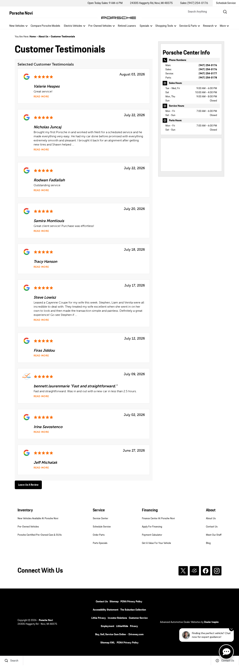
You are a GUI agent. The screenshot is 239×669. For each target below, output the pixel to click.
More (223, 26)
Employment (107, 626)
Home (33, 36)
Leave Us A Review (28, 485)
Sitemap (114, 601)
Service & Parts (188, 26)
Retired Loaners (127, 26)
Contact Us (212, 527)
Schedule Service (102, 527)
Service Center (100, 518)
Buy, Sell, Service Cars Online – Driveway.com (119, 634)
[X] (183, 570)
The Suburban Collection (133, 610)
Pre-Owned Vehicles (100, 26)
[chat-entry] (226, 651)
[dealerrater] (194, 570)
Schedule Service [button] (226, 3)
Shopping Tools (164, 26)
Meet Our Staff (213, 535)
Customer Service (138, 618)
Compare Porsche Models (45, 26)
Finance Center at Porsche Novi (158, 518)
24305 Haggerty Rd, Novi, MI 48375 (151, 3)
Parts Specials (100, 543)
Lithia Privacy (98, 618)
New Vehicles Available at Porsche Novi (38, 518)
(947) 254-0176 (208, 65)
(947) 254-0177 (208, 73)
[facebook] (205, 570)
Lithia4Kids (122, 626)
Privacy (134, 626)
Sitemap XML (107, 643)
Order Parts (99, 535)
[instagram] (216, 570)
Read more (41, 96)
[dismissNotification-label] (231, 628)
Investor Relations (117, 618)
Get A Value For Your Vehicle (156, 543)
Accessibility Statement (105, 610)
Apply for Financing (152, 527)
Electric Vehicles (73, 26)
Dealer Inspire (211, 622)
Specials (144, 26)
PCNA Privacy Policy (131, 601)
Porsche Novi (46, 620)
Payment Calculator (152, 535)
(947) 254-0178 (208, 78)
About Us (43, 36)
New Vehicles (16, 26)
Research (208, 26)
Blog (208, 543)
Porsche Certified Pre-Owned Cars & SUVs (40, 535)
